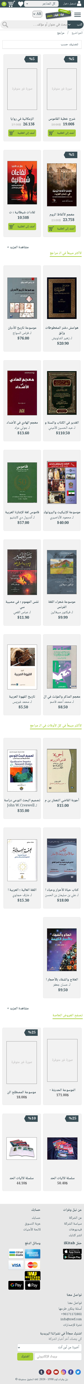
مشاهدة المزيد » (18, 247)
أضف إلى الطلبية (66, 133)
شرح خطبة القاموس (61, 119)
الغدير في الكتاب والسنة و (62, 423)
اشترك (25, 1356)
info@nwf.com (71, 1319)
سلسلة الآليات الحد (62, 1178)
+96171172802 (71, 1314)
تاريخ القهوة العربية (22, 697)
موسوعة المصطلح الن (21, 1092)
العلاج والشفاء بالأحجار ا (62, 980)
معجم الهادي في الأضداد (22, 423)
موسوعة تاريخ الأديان (22, 328)
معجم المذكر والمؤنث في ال (62, 697)
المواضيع (77, 33)
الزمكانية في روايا (22, 119)
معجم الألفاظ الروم (62, 215)
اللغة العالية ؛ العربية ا (22, 890)
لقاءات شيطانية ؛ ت (22, 212)
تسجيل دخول (69, 4)
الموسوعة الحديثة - (62, 1090)
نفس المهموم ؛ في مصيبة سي (22, 604)
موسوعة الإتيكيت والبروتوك (62, 512)
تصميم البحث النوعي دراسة (22, 800)
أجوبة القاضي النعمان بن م (62, 800)
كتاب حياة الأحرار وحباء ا (62, 890)
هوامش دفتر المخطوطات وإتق (61, 330)
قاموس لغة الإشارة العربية (22, 512)
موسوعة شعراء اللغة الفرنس (61, 604)
